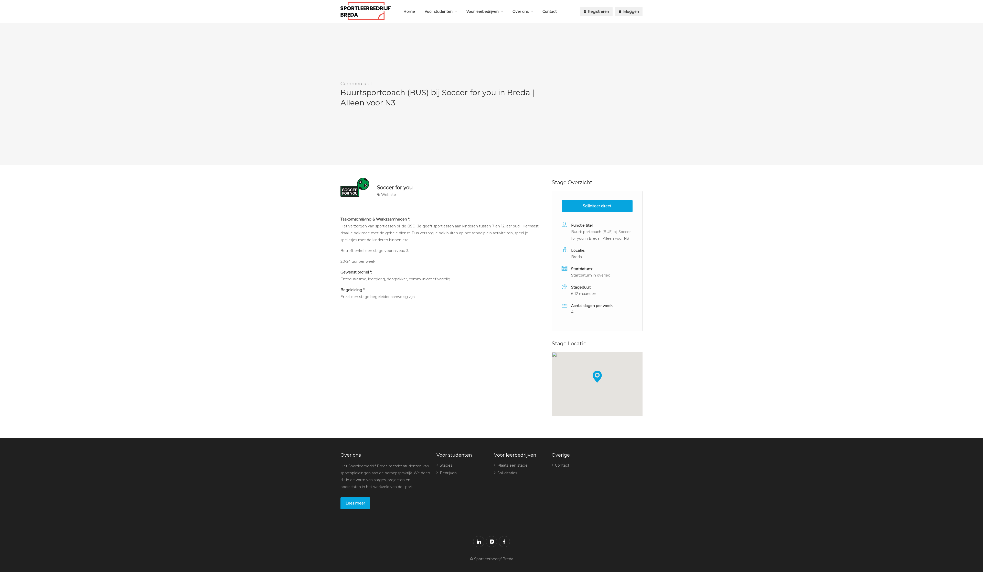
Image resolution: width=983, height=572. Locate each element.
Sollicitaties (507, 473)
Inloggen (630, 11)
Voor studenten (439, 11)
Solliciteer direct (597, 206)
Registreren (598, 11)
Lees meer (355, 503)
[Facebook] (504, 541)
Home (409, 11)
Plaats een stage (512, 465)
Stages (446, 465)
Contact (549, 11)
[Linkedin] (478, 541)
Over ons (520, 11)
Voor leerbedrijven (482, 11)
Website (388, 194)
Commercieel (356, 83)
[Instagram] (491, 541)
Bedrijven (448, 473)
